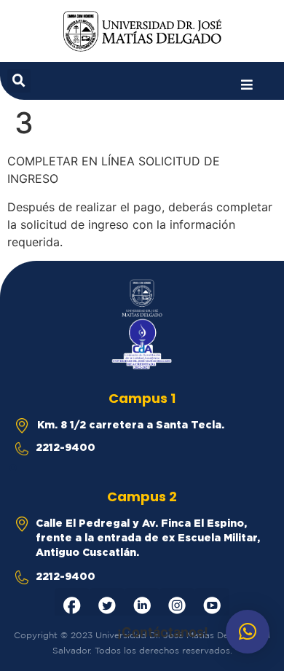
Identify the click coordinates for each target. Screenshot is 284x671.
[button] (247, 84)
